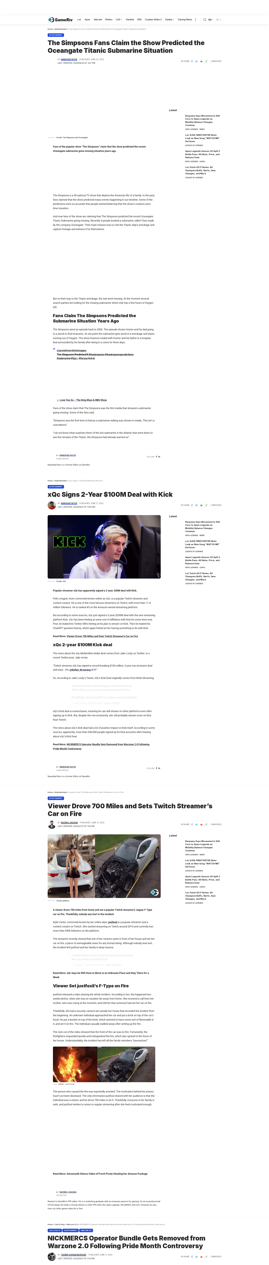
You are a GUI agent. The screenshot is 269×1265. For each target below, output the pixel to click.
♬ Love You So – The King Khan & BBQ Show (82, 400)
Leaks (202, 161)
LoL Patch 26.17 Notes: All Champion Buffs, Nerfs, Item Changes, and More (200, 170)
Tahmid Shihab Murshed (73, 1255)
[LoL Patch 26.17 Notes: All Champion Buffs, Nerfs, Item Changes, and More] (176, 171)
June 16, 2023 (112, 703)
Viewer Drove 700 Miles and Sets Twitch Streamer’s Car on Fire (102, 636)
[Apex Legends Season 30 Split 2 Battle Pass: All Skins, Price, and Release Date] (176, 155)
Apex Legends (191, 129)
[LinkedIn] (159, 457)
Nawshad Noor (69, 59)
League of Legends (194, 145)
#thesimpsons (96, 354)
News (202, 129)
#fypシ (74, 358)
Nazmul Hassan (69, 822)
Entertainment (55, 35)
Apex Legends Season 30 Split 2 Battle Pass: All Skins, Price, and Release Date (202, 154)
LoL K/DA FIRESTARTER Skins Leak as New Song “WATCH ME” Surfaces (202, 138)
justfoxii (113, 922)
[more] (196, 19)
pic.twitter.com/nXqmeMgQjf (120, 697)
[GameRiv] (60, 19)
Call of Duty (54, 1230)
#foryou (83, 358)
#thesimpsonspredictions (119, 354)
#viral (91, 358)
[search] (204, 19)
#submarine (63, 358)
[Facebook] (156, 457)
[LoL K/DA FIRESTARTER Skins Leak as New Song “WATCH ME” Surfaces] (176, 139)
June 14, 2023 (113, 964)
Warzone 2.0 (86, 1230)
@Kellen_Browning (80, 669)
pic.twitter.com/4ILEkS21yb (92, 959)
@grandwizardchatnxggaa (71, 350)
